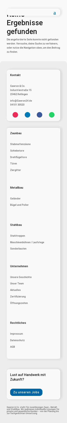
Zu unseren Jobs (26, 392)
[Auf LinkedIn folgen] (27, 115)
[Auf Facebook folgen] (39, 115)
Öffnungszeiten (19, 303)
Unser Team (17, 283)
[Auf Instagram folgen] (15, 115)
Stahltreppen (17, 235)
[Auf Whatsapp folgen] (51, 115)
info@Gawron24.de (21, 100)
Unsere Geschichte (21, 277)
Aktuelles (15, 290)
